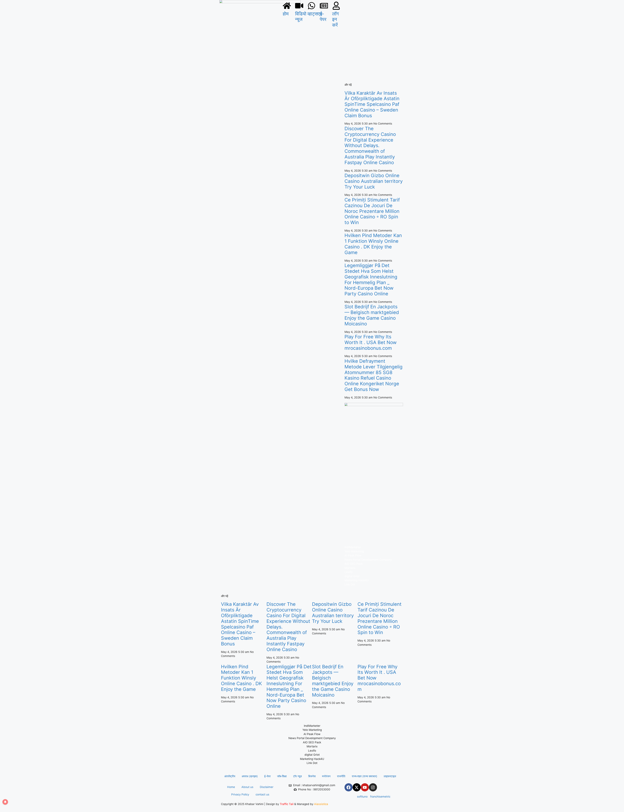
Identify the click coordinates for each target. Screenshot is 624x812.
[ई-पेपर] (324, 6)
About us (247, 787)
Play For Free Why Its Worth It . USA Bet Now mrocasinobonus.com (370, 342)
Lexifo (348, 572)
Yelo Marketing (354, 551)
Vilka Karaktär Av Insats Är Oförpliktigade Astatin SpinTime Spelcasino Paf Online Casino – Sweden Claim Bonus (371, 104)
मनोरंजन (326, 776)
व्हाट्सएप (314, 14)
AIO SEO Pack (353, 563)
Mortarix (349, 568)
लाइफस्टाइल (390, 776)
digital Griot (352, 576)
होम (286, 14)
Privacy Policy (240, 794)
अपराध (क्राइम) (250, 776)
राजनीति (341, 776)
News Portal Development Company (368, 559)
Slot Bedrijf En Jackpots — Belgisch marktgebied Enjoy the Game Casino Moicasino (371, 315)
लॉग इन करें (335, 19)
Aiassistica (321, 804)
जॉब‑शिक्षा (282, 776)
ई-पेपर (323, 16)
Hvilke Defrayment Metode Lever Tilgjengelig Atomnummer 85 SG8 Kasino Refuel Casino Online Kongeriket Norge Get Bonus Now (373, 375)
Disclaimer (266, 787)
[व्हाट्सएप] (311, 6)
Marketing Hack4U (356, 580)
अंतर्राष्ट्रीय (229, 776)
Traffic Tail (286, 804)
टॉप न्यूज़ (297, 776)
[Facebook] (348, 787)
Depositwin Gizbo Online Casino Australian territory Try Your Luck (373, 181)
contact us (262, 794)
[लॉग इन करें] (336, 6)
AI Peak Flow (352, 555)
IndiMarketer (352, 547)
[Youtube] (365, 787)
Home (231, 787)
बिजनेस (312, 776)
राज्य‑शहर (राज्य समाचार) (364, 776)
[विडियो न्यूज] (299, 6)
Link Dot (349, 584)
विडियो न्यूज (300, 16)
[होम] (287, 6)
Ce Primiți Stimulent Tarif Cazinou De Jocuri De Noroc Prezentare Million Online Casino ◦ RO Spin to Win (372, 211)
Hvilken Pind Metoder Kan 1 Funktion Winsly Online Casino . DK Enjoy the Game (373, 244)
